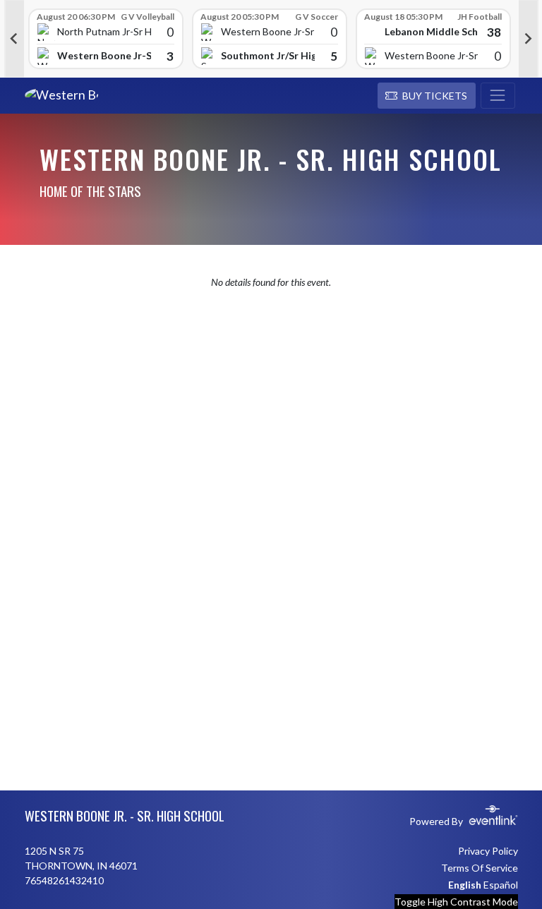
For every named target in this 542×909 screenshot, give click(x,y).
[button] (427, 96)
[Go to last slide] (14, 39)
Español (500, 885)
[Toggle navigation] (498, 96)
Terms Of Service (479, 868)
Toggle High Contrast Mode (456, 902)
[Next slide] (528, 39)
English (464, 885)
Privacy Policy (488, 851)
